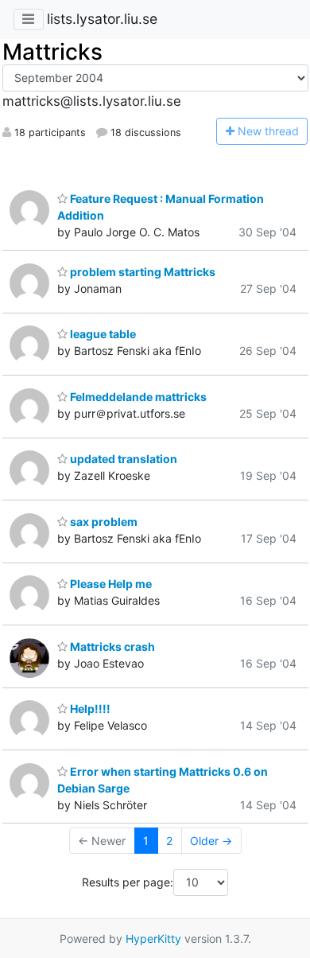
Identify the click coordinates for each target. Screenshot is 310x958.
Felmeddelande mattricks (137, 396)
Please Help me (110, 583)
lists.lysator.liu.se (102, 18)
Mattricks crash (111, 646)
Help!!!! (89, 708)
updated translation (122, 458)
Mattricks (52, 51)
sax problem (103, 521)
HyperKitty (153, 938)
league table (102, 334)
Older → (211, 840)
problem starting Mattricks (141, 271)
